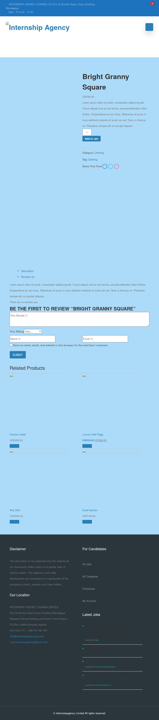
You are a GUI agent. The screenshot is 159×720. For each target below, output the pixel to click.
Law (96, 639)
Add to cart (91, 138)
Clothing (99, 152)
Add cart (14, 446)
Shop (26, 38)
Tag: (84, 159)
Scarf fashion (89, 510)
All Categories (90, 576)
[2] (149, 5)
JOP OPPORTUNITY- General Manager (107, 661)
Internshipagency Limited (70, 713)
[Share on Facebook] (105, 166)
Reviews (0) (27, 277)
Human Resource (102, 684)
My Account (89, 601)
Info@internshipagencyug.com (27, 636)
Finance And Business (105, 666)
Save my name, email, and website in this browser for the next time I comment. (60, 345)
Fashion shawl (18, 434)
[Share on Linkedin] (116, 166)
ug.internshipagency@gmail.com (29, 642)
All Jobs (87, 564)
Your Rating (17, 331)
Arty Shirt (15, 510)
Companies (88, 588)
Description (27, 271)
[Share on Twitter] (111, 166)
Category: (88, 152)
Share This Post (92, 166)
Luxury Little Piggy (92, 434)
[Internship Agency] (38, 27)
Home (14, 38)
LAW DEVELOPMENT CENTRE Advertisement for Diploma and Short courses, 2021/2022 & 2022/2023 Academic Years (112, 630)
